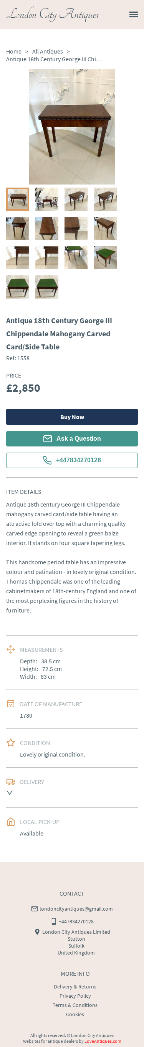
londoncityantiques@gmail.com (76, 908)
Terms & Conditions (75, 1005)
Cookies (75, 1014)
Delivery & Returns (75, 986)
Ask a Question (78, 438)
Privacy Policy (75, 995)
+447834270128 (78, 460)
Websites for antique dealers (50, 1041)
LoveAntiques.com (102, 1041)
